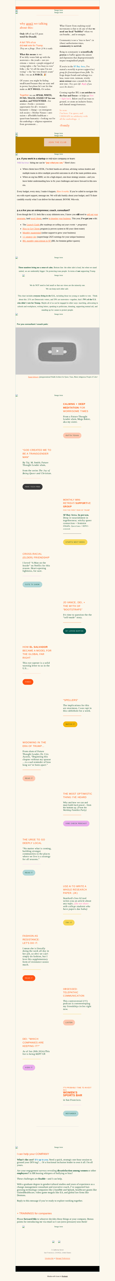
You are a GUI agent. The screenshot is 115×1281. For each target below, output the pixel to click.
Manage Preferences (63, 1258)
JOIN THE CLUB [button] (57, 142)
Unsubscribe (49, 1258)
